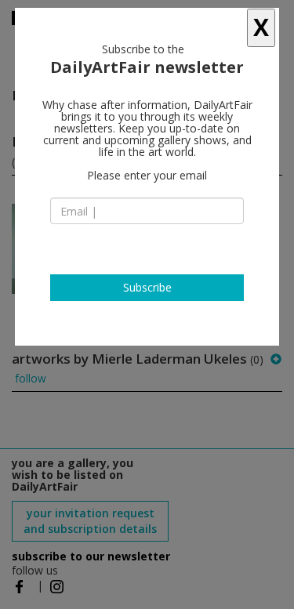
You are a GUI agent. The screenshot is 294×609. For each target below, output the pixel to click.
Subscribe (147, 287)
